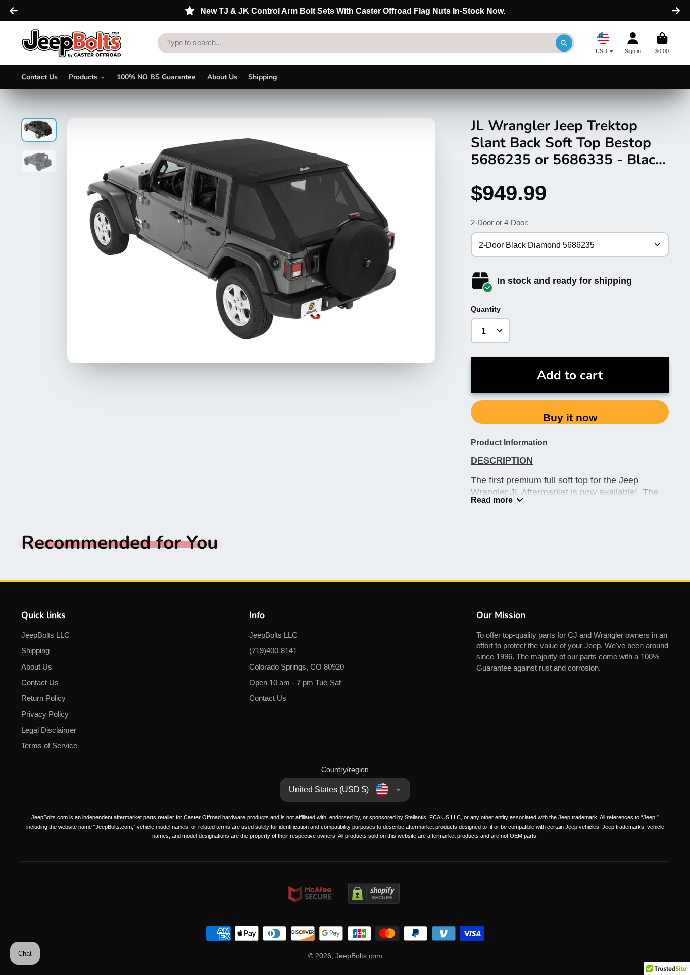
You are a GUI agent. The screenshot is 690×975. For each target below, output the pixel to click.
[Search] (564, 43)
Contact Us (39, 77)
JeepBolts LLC (45, 635)
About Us (222, 77)
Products (83, 77)
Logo (71, 43)
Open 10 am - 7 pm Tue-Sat (295, 682)
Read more (492, 499)
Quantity (486, 309)
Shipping (262, 77)
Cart (662, 43)
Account (633, 43)
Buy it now (570, 417)
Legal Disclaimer (48, 730)
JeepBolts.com (358, 956)
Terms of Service (49, 745)
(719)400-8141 (273, 650)
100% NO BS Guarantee (156, 77)
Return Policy (43, 698)
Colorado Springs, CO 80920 (296, 666)
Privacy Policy (45, 714)
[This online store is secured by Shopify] (374, 913)
